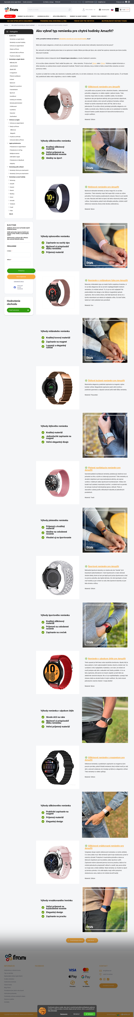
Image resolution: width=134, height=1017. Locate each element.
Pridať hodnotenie (14, 310)
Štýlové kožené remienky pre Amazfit (106, 380)
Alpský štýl (13, 69)
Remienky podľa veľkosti (16, 167)
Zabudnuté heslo (19, 281)
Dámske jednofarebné (16, 103)
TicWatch (12, 204)
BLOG (58, 2)
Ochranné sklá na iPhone (17, 140)
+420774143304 (107, 974)
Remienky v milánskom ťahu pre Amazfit (108, 280)
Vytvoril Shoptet (111, 1014)
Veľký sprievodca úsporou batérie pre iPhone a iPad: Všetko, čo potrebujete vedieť (18, 233)
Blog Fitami (7, 987)
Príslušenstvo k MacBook (17, 160)
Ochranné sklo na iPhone (17, 52)
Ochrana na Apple (14, 120)
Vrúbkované (13, 106)
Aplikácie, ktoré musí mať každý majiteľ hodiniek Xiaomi (18, 228)
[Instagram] (104, 979)
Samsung (12, 180)
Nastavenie (63, 1014)
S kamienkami (14, 89)
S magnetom (13, 72)
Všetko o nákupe (49, 2)
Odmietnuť (76, 1014)
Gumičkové (13, 96)
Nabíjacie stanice (14, 153)
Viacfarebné (13, 116)
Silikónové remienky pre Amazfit (104, 86)
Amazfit (12, 183)
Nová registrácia (21, 276)
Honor (11, 197)
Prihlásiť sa (21, 270)
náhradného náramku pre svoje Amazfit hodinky (73, 38)
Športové (12, 93)
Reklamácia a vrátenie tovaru (12, 970)
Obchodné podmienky (10, 993)
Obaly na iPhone (14, 49)
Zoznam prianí (105, 9)
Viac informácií (52, 1010)
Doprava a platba (9, 999)
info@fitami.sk (107, 970)
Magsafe (12, 133)
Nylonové (12, 83)
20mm (94, 63)
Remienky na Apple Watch (17, 39)
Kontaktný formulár (108, 985)
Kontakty (6, 1002)
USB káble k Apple (15, 156)
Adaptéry (12, 163)
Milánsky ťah (13, 62)
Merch (11, 214)
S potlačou (13, 109)
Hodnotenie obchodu (10, 982)
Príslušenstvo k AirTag (16, 150)
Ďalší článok (91, 940)
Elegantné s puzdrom (16, 86)
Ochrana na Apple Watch (17, 46)
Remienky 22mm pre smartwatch (19, 173)
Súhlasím (90, 1014)
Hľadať (69, 9)
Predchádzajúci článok (76, 940)
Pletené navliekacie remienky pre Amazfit (103, 468)
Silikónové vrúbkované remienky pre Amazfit (104, 847)
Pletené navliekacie (15, 76)
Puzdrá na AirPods (15, 136)
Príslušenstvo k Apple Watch (18, 146)
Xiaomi (12, 190)
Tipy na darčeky (8, 973)
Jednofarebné (14, 66)
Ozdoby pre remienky (16, 99)
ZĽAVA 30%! (12, 35)
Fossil (11, 207)
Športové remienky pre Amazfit (103, 566)
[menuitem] (10, 16)
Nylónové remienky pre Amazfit (103, 187)
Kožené (12, 79)
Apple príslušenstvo (15, 143)
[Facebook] (100, 979)
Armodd (12, 200)
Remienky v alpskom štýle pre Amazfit (107, 658)
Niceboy (12, 193)
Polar (11, 210)
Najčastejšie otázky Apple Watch (12, 2)
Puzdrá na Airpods (15, 56)
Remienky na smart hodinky (17, 42)
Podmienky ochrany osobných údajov (14, 996)
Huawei (12, 187)
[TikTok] (108, 979)
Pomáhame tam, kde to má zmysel (14, 990)
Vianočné (12, 113)
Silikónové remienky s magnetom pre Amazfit (105, 758)
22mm (103, 63)
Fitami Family (8, 984)
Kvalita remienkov (27, 2)
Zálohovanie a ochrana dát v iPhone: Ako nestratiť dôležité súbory (17, 238)
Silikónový (13, 130)
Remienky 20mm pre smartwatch (19, 170)
